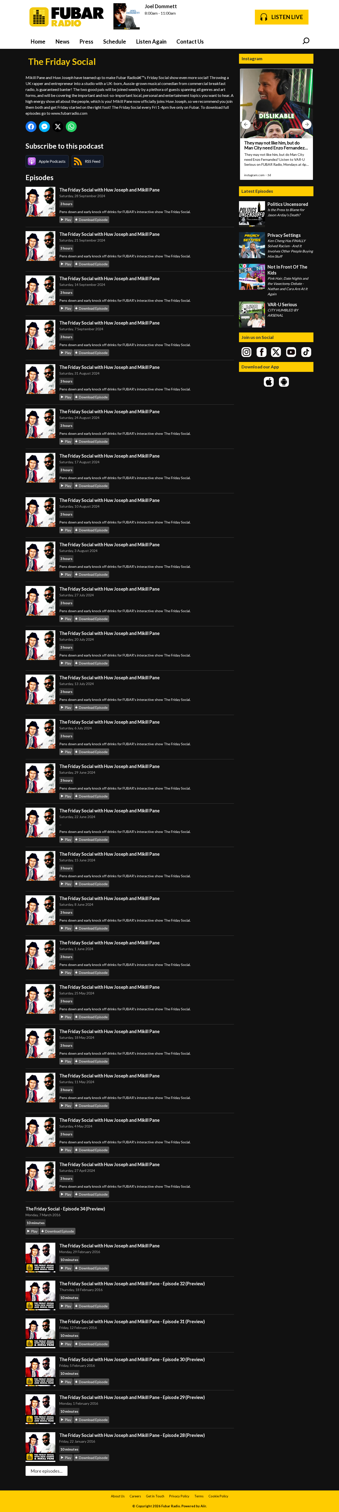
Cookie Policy (218, 1496)
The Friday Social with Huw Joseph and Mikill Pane (109, 189)
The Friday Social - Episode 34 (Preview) (65, 1208)
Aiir (203, 1506)
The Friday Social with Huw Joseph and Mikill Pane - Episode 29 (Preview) (132, 1397)
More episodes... (47, 1471)
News (62, 41)
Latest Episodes (257, 191)
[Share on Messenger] (44, 126)
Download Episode (93, 220)
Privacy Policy (179, 1496)
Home (38, 41)
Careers (135, 1496)
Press (86, 41)
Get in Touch (155, 1496)
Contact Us (190, 41)
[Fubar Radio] (67, 17)
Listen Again (151, 41)
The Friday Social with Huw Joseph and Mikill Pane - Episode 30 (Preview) (132, 1359)
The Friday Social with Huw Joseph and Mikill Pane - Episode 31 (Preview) (132, 1321)
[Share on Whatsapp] (71, 126)
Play (68, 220)
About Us (118, 1496)
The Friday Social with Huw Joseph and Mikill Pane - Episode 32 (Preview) (132, 1283)
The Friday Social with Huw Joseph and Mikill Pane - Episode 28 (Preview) (132, 1435)
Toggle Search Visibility (306, 41)
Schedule (114, 41)
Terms (198, 1496)
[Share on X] (57, 126)
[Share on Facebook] (31, 126)
